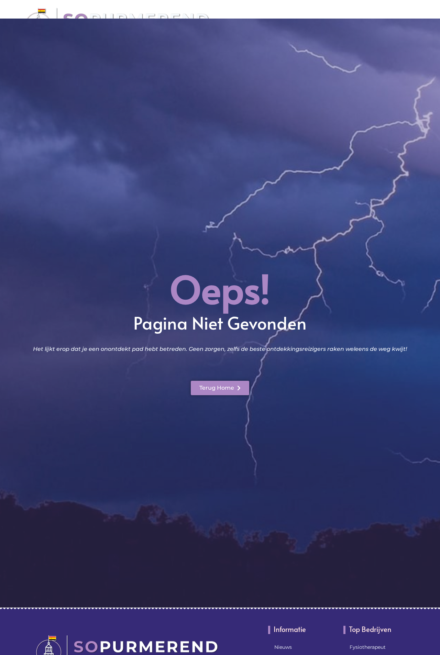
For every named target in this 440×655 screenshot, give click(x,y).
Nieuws (283, 647)
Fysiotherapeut (368, 647)
